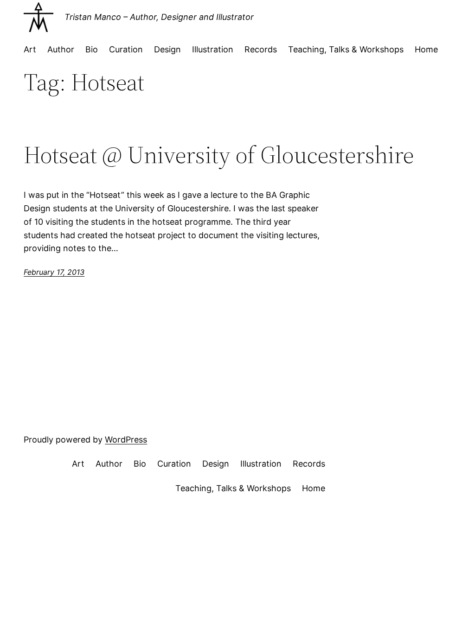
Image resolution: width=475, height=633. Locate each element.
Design (167, 49)
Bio (91, 49)
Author (60, 49)
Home (426, 49)
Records (260, 49)
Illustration (212, 49)
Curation (126, 49)
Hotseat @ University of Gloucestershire (219, 155)
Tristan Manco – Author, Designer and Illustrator (159, 17)
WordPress (126, 439)
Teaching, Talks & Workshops (346, 49)
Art (30, 49)
